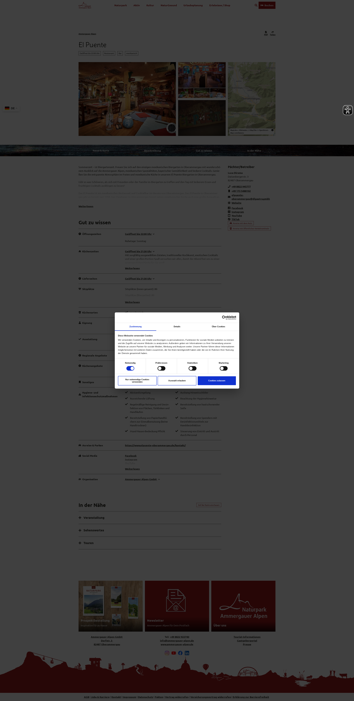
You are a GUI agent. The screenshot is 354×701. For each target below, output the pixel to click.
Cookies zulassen (216, 381)
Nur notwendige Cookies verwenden (137, 380)
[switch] (161, 368)
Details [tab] (177, 326)
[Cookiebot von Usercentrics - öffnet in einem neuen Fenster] (224, 318)
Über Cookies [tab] (218, 326)
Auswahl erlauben (177, 381)
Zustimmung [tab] (135, 326)
